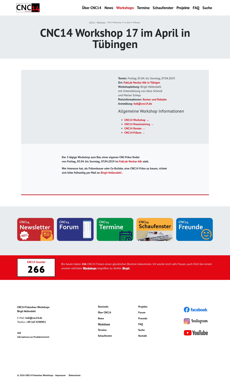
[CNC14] (28, 7)
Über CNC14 (91, 7)
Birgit (126, 268)
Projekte (183, 7)
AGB (19, 333)
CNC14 (92, 22)
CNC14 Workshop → (136, 120)
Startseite (103, 306)
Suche (207, 7)
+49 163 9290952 (36, 322)
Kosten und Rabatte (155, 99)
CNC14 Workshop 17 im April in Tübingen (123, 22)
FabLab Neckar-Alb (130, 161)
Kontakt (142, 335)
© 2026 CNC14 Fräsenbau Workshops (35, 375)
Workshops (125, 7)
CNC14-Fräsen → (134, 132)
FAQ (196, 7)
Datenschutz (74, 375)
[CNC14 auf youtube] (196, 332)
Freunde (142, 318)
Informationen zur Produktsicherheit (33, 337)
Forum (141, 312)
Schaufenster (163, 7)
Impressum (60, 375)
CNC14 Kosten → (134, 128)
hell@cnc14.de (143, 103)
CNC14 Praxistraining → (139, 124)
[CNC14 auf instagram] (196, 320)
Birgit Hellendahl (111, 172)
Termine (143, 7)
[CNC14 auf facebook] (196, 309)
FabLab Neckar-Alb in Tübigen (142, 82)
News (109, 7)
